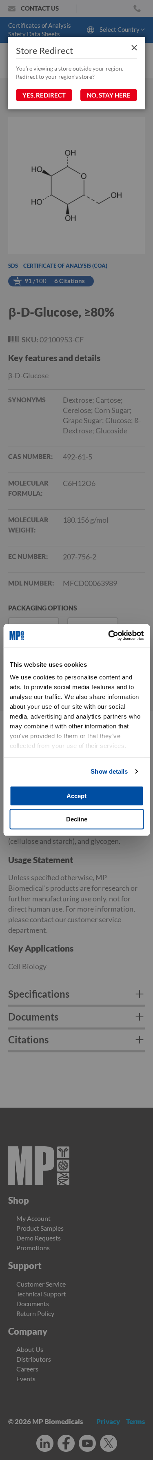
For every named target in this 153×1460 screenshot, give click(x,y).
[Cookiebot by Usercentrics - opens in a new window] (109, 635)
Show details (109, 771)
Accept (76, 795)
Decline (76, 819)
